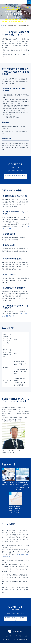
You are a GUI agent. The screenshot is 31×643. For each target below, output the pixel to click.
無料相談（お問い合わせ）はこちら (15, 177)
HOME (3, 25)
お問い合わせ (19, 636)
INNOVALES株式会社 (7, 2)
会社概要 (8, 636)
